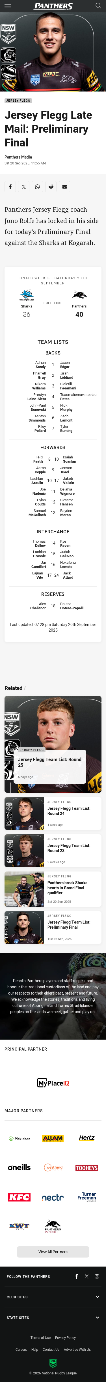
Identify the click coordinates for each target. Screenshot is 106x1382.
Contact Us (51, 1349)
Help (34, 1349)
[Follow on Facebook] (76, 1276)
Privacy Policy (65, 1337)
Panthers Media (18, 157)
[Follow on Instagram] (97, 1276)
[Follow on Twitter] (87, 1276)
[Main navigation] (8, 6)
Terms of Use (41, 1337)
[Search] (98, 6)
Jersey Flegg (18, 101)
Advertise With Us (77, 1349)
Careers (21, 1349)
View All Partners (53, 1251)
